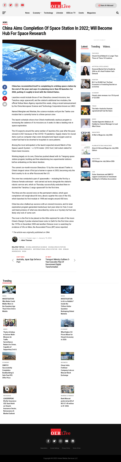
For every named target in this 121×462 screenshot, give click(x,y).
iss (60, 249)
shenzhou (17, 251)
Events (81, 13)
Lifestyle (59, 13)
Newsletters (44, 448)
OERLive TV (70, 13)
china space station (57, 247)
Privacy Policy (66, 448)
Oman (66, 249)
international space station (45, 249)
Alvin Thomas (26, 240)
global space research (22, 249)
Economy (36, 13)
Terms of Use (76, 448)
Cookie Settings (54, 448)
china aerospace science (37, 247)
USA (24, 251)
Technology (48, 13)
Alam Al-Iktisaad (106, 5)
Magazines (91, 13)
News (27, 13)
